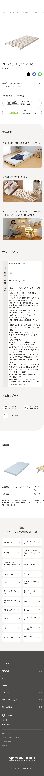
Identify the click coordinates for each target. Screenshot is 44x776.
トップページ (7, 664)
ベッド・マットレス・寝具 (29, 12)
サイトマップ (6, 734)
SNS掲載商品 (7, 707)
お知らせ (5, 685)
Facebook (9, 725)
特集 (4, 678)
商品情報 (5, 671)
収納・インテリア (14, 12)
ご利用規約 (6, 741)
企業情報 (5, 745)
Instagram (10, 715)
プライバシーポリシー (9, 737)
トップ (4, 12)
